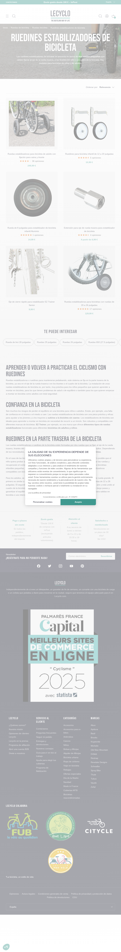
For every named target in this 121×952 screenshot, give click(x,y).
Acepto (78, 502)
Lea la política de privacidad (39, 493)
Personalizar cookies (42, 502)
